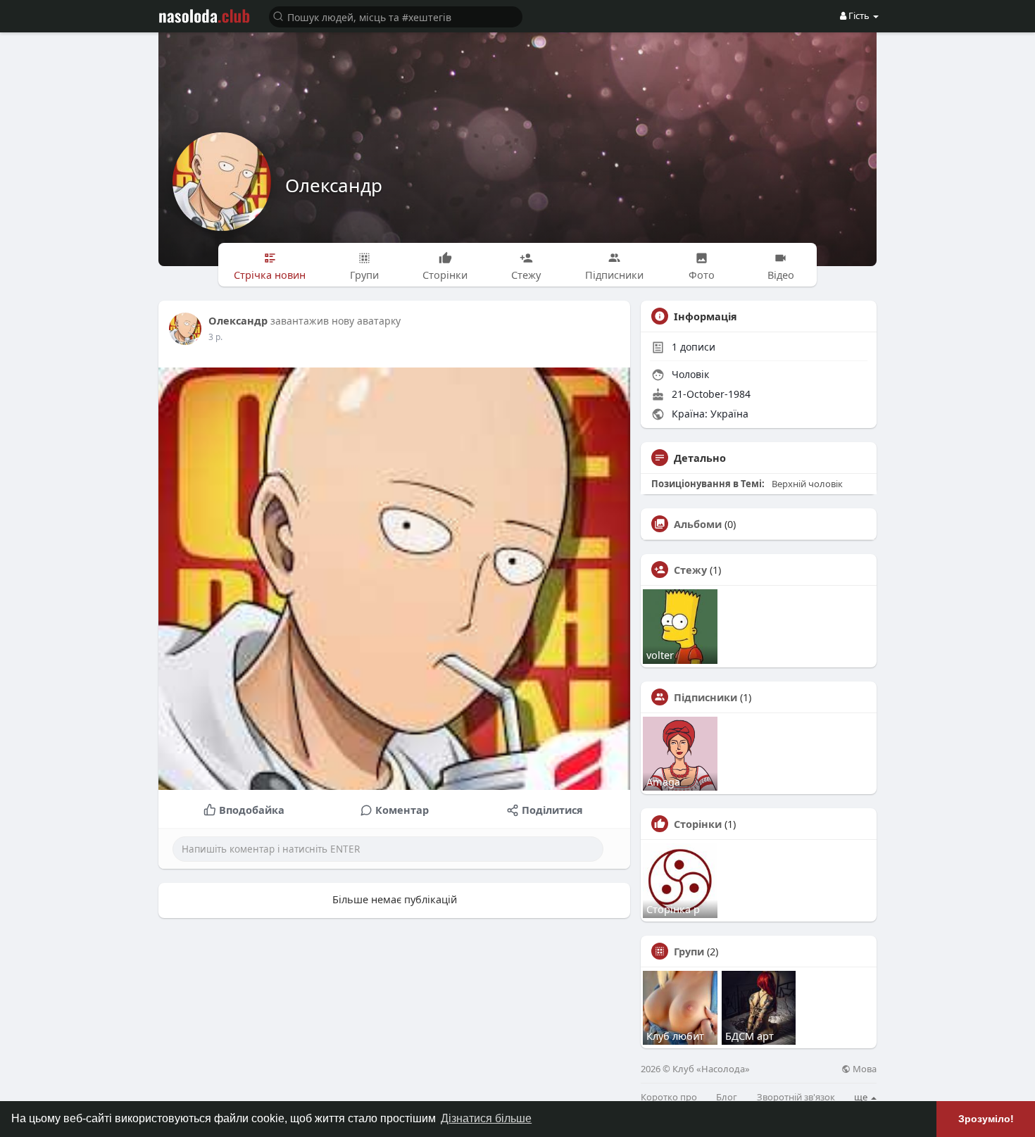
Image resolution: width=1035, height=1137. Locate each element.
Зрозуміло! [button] (986, 1118)
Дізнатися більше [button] (486, 1118)
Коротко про (669, 1097)
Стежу (690, 569)
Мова (864, 1069)
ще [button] (862, 1097)
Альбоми (698, 523)
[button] (395, 15)
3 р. (215, 337)
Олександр (333, 185)
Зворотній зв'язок (796, 1097)
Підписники (705, 697)
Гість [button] (859, 15)
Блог (726, 1097)
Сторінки (698, 823)
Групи (689, 951)
